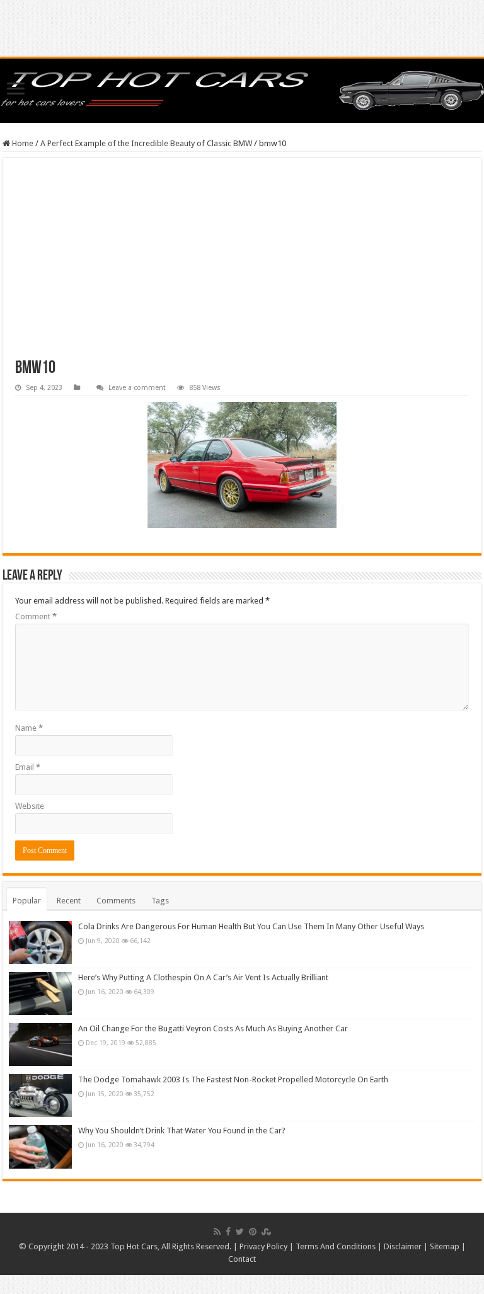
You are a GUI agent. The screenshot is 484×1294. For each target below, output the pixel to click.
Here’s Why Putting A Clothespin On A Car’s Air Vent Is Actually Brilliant (203, 977)
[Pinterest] (253, 1231)
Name (29, 728)
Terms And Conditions (336, 1246)
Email (27, 767)
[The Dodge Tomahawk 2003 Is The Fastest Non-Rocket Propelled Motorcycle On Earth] (40, 1095)
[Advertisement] (242, 265)
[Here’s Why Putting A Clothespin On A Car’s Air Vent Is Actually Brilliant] (40, 993)
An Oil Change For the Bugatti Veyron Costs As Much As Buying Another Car (213, 1028)
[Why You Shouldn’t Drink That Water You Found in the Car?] (40, 1146)
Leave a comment (137, 388)
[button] (242, 465)
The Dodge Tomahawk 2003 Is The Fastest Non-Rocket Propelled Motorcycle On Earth (233, 1079)
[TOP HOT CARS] (242, 90)
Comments (115, 900)
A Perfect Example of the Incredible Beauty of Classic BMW (146, 143)
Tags (160, 900)
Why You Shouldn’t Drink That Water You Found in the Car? (181, 1130)
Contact (242, 1259)
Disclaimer (403, 1246)
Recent (69, 900)
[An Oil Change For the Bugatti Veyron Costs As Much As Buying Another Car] (40, 1044)
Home (21, 143)
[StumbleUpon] (266, 1231)
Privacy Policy (263, 1246)
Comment (36, 616)
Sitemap (444, 1246)
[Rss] (217, 1231)
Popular (27, 900)
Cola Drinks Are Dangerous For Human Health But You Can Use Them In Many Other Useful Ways (251, 926)
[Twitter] (239, 1231)
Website (29, 806)
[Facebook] (228, 1231)
